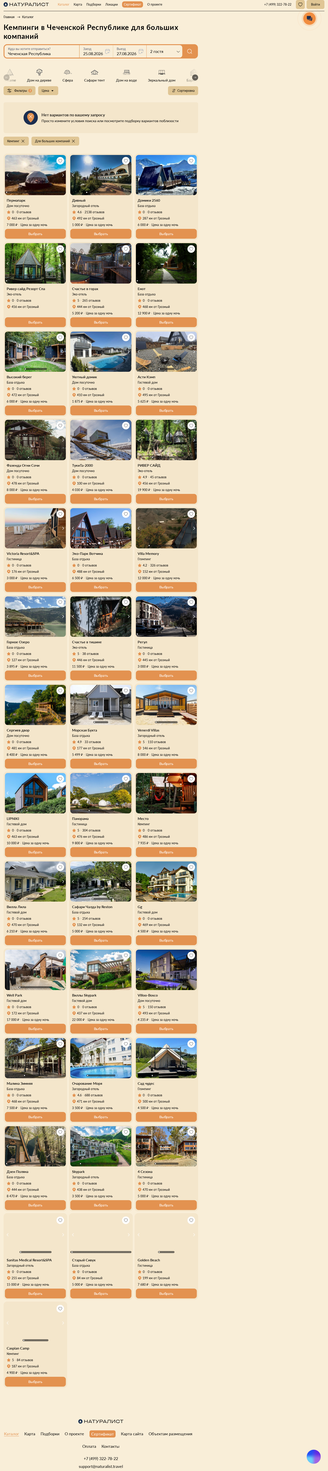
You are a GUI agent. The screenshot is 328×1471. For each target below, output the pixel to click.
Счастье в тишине (87, 642)
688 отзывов (94, 1095)
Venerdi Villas (148, 730)
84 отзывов (25, 1360)
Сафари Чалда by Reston (92, 907)
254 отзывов (91, 918)
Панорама (80, 818)
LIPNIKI (13, 818)
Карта (78, 4)
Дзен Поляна (17, 1171)
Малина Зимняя (20, 1083)
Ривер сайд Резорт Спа (26, 288)
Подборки (93, 4)
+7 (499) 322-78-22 (101, 1458)
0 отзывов (24, 212)
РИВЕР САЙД (149, 465)
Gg (140, 907)
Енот (141, 288)
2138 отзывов (94, 212)
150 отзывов (157, 1007)
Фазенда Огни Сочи (23, 465)
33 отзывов (93, 742)
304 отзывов (91, 830)
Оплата (89, 1446)
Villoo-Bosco (148, 995)
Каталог (63, 4)
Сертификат (132, 4)
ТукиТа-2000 (82, 465)
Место (143, 818)
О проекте (154, 4)
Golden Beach (149, 1260)
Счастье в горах (85, 288)
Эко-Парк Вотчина (87, 553)
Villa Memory (148, 553)
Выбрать (35, 234)
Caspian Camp (18, 1348)
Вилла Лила (16, 907)
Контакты (110, 1446)
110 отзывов (157, 742)
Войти (315, 4)
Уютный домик (84, 377)
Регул (142, 642)
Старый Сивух (83, 1260)
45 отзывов (158, 477)
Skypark (78, 1171)
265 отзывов (91, 300)
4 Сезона (145, 1171)
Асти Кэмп (146, 377)
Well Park (14, 995)
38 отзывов (90, 654)
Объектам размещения (170, 1433)
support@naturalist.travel (101, 1466)
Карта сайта (132, 1433)
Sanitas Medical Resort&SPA (29, 1260)
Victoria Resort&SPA (23, 553)
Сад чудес (146, 1083)
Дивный (78, 200)
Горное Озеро (18, 642)
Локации (111, 4)
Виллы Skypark (84, 995)
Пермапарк (16, 200)
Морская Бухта (84, 730)
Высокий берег (19, 377)
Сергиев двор (18, 730)
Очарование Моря (87, 1083)
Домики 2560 (149, 200)
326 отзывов (159, 565)
